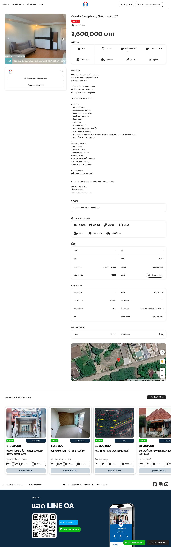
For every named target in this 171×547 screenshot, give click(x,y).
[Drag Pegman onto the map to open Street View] (162, 361)
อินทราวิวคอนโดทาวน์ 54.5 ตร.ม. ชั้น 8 (68, 450)
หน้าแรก (6, 4)
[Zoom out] (162, 375)
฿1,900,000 (146, 446)
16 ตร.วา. (39, 464)
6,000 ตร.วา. (129, 464)
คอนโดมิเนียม (80, 25)
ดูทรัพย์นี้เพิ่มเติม (26, 470)
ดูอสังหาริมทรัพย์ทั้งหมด (157, 397)
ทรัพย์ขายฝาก (18, 4)
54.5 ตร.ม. (71, 464)
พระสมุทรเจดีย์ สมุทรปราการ (16, 459)
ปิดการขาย (75, 21)
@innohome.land (71, 529)
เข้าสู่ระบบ (128, 4)
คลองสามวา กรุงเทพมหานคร (61, 459)
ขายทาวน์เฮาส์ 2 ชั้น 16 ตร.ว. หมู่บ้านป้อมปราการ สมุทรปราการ (24, 452)
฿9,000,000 (103, 446)
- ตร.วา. (83, 464)
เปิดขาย (10, 440)
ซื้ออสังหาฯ (31, 4)
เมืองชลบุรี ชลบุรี (145, 459)
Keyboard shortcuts (133, 380)
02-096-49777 (69, 522)
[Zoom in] (162, 370)
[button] (8, 39)
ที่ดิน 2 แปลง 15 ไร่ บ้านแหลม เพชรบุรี (111, 450)
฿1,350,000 (13, 446)
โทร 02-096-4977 (35, 85)
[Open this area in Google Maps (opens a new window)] (76, 379)
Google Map (157, 275)
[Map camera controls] (162, 352)
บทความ (105, 484)
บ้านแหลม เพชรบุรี (101, 459)
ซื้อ (93, 484)
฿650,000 (57, 446)
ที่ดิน (124, 440)
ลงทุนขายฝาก (76, 484)
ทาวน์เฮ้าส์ (36, 440)
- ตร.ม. (25, 464)
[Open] (41, 4)
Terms (163, 380)
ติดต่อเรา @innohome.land (149, 4)
